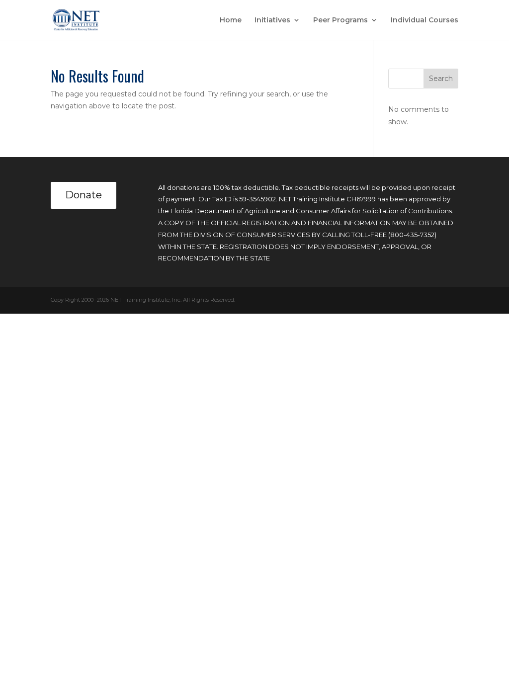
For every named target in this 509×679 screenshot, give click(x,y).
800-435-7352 (412, 235)
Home (231, 20)
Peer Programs (340, 20)
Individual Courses (424, 20)
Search (441, 78)
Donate (83, 195)
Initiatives (272, 20)
